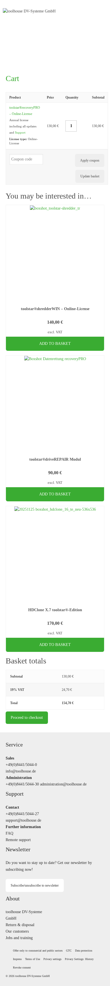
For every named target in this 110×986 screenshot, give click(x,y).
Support (20, 132)
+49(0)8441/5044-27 (22, 813)
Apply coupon (89, 160)
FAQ (9, 833)
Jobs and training (19, 937)
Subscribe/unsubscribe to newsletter (35, 885)
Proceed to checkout (27, 717)
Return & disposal (20, 924)
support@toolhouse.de (23, 820)
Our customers (17, 931)
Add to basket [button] (55, 343)
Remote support (18, 839)
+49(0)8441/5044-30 (22, 784)
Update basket (89, 176)
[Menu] (100, 11)
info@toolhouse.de (21, 771)
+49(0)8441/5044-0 (21, 764)
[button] (52, 959)
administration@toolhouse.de (63, 784)
